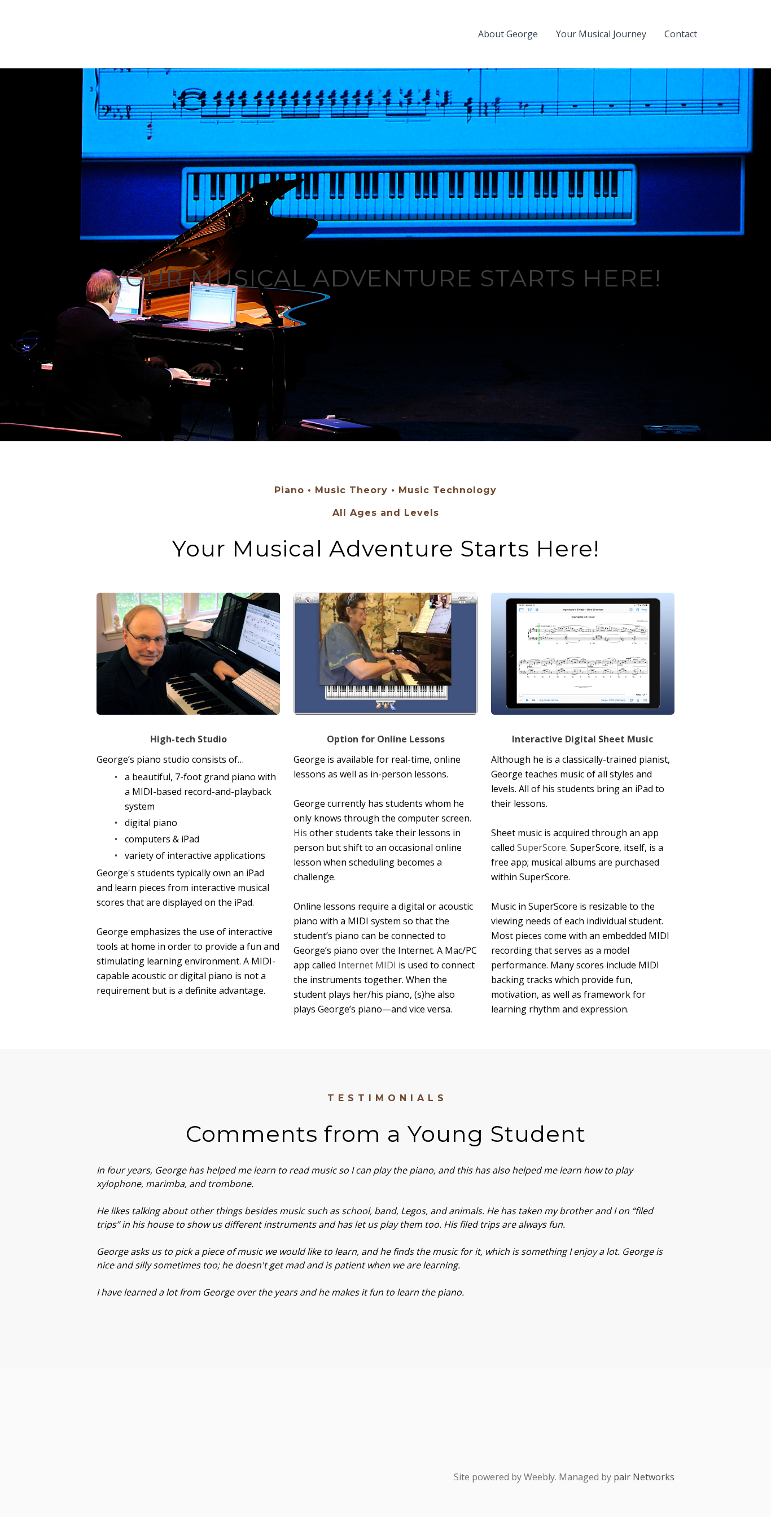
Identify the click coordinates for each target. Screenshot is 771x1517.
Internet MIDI (367, 965)
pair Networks (644, 1477)
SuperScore (541, 847)
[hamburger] (51, 33)
